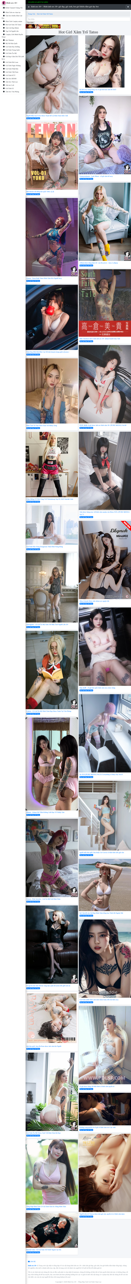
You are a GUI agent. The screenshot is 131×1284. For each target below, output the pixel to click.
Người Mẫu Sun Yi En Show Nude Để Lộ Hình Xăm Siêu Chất (47, 116)
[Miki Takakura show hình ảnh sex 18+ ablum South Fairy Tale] (105, 303)
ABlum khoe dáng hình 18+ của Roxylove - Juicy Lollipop (99, 263)
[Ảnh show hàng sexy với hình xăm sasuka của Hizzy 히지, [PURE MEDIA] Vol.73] (105, 471)
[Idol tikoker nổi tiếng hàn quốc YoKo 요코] (52, 156)
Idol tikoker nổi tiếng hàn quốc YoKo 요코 (40, 191)
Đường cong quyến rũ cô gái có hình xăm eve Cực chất (97, 1127)
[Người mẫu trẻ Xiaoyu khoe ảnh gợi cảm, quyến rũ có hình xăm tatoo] (105, 1173)
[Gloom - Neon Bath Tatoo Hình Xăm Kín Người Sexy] (52, 237)
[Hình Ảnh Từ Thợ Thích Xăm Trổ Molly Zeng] (52, 391)
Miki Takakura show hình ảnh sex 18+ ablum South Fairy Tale (100, 339)
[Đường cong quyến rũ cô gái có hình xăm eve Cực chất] (105, 1109)
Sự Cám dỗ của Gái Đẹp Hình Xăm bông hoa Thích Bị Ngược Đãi (101, 913)
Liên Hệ (32, 1261)
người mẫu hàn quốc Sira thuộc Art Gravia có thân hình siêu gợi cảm (102, 852)
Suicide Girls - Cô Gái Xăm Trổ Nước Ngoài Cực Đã (43, 1250)
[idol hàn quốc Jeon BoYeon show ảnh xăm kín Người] (52, 1018)
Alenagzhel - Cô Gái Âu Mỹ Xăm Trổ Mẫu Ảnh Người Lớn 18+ (47, 624)
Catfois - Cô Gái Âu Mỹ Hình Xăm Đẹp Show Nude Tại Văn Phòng (48, 711)
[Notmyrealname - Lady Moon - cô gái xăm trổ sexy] (105, 135)
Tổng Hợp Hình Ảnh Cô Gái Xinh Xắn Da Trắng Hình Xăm (46, 1206)
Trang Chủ (31, 14)
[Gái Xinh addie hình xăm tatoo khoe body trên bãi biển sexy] (105, 958)
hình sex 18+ (32, 1265)
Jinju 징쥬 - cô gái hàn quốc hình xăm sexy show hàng (97, 688)
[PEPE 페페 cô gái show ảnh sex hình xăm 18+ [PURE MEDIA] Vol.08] (105, 384)
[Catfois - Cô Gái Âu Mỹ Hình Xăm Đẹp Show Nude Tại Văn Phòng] (52, 670)
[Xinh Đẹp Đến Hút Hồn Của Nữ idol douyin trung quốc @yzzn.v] (52, 317)
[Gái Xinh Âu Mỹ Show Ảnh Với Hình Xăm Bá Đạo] (52, 1092)
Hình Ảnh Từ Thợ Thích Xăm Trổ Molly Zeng (41, 425)
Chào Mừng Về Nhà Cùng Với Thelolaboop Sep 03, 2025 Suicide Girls (49, 499)
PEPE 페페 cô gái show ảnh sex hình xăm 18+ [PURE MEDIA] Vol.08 (103, 425)
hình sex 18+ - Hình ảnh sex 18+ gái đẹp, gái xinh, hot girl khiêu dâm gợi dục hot (65, 6)
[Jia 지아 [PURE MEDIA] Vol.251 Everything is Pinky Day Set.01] (105, 733)
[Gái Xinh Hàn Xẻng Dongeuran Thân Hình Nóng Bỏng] (52, 525)
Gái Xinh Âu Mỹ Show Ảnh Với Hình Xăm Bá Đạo (43, 1133)
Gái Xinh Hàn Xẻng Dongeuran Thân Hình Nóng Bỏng (44, 547)
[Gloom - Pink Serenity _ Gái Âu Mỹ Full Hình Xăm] (52, 858)
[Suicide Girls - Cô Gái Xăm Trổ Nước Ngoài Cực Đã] (52, 1230)
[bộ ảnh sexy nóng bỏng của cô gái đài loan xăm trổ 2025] (105, 61)
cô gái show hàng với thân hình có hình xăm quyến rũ (97, 1086)
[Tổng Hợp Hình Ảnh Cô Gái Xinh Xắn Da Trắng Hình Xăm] (52, 1172)
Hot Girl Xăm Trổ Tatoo (45, 14)
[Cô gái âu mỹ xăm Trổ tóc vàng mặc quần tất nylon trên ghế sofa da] (52, 944)
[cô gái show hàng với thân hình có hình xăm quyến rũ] (105, 1045)
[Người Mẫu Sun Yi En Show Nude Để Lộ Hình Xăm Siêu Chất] (52, 74)
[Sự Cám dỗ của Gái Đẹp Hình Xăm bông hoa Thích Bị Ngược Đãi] (105, 885)
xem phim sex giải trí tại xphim (38, 2)
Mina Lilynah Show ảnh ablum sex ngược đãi (94, 601)
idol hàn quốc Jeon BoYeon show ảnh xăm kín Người (43, 1046)
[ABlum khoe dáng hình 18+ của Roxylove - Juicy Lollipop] (105, 222)
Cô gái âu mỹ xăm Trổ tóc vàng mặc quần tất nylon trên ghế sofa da (48, 986)
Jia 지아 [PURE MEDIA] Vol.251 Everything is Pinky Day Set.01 (101, 774)
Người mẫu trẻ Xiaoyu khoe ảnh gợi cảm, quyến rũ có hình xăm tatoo (102, 1214)
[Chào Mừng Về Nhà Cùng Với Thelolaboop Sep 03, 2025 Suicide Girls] (52, 464)
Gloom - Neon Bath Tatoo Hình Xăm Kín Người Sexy (44, 278)
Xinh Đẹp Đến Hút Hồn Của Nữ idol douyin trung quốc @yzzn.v (47, 352)
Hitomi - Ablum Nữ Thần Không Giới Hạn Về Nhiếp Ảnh (45, 812)
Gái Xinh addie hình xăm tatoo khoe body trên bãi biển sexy (99, 1000)
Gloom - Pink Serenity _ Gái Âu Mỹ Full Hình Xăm (43, 899)
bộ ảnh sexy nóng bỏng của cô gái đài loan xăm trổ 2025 (98, 89)
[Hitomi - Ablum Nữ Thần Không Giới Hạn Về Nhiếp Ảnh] (52, 764)
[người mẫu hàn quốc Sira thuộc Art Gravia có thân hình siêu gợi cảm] (105, 815)
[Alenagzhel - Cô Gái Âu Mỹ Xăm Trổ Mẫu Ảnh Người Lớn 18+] (52, 587)
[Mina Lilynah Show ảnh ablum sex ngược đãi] (105, 560)
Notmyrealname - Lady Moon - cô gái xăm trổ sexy (96, 176)
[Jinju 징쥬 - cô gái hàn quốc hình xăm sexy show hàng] (105, 646)
